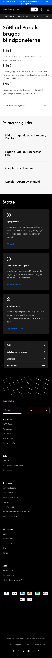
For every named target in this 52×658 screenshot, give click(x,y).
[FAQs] (9, 259)
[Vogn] (48, 9)
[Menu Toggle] (18, 9)
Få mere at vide (14, 285)
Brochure (11, 359)
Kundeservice (13, 306)
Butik (9, 345)
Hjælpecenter (13, 222)
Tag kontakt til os (15, 329)
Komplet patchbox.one (19, 168)
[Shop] (43, 345)
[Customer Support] (9, 300)
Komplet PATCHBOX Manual (22, 181)
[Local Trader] (43, 352)
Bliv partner (12, 366)
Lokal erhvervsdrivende (17, 352)
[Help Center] (9, 215)
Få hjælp (11, 244)
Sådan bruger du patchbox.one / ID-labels (25, 137)
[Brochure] (43, 359)
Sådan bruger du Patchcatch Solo (23, 153)
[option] (4, 652)
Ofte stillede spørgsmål (18, 266)
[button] (45, 106)
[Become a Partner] (43, 365)
